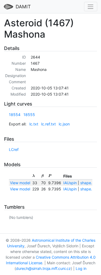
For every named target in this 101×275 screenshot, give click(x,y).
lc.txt (33, 124)
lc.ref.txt (48, 124)
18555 (29, 114)
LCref (14, 149)
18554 (14, 114)
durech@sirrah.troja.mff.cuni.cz (43, 268)
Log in (81, 268)
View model (20, 182)
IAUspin (70, 182)
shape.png (89, 182)
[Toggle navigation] (90, 6)
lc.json (64, 124)
